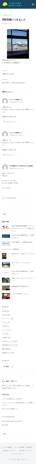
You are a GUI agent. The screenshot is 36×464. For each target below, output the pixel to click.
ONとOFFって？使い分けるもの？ (13, 83)
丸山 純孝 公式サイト (20, 459)
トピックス (5, 330)
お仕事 (4, 311)
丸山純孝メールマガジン (9, 450)
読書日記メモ (6, 353)
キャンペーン (6, 318)
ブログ (4, 334)
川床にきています (8, 74)
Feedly (5, 425)
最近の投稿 (5, 349)
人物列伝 (5, 337)
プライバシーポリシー (18, 453)
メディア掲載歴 (7, 447)
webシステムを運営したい (10, 409)
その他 (4, 326)
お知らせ (5, 315)
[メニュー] (32, 4)
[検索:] (17, 214)
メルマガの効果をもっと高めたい (12, 399)
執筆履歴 (29, 447)
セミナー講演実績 (19, 447)
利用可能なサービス (8, 345)
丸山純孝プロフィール (25, 450)
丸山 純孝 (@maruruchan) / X (12, 421)
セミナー (5, 322)
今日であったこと (7, 15)
